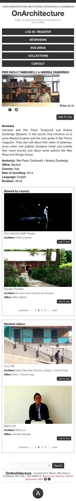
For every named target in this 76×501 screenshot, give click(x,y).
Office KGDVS (19, 297)
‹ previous (23, 310)
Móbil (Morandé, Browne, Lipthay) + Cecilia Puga (42, 370)
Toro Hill (9, 366)
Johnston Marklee (21, 434)
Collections (38, 56)
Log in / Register (38, 32)
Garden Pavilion (14, 289)
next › (55, 310)
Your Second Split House (19, 233)
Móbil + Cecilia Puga (23, 374)
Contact (38, 64)
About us (60, 476)
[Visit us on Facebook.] (49, 479)
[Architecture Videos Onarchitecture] (38, 14)
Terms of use (48, 476)
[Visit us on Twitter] (45, 479)
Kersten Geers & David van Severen (35, 293)
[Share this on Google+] (3, 109)
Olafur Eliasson (24, 237)
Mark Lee (10, 426)
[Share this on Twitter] (16, 109)
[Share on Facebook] (9, 109)
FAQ (40, 479)
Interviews (38, 40)
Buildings (38, 48)
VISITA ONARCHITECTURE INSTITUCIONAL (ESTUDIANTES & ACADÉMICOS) (38, 6)
